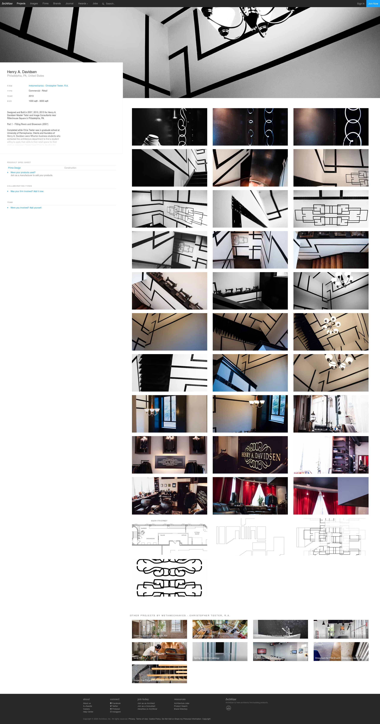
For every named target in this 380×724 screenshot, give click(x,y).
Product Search (180, 706)
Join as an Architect (146, 703)
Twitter (115, 706)
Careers (86, 708)
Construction (70, 167)
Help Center (88, 711)
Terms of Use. (142, 718)
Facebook (116, 703)
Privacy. (132, 718)
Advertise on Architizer (147, 708)
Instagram (116, 711)
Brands (57, 3)
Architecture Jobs (181, 703)
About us (87, 703)
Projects (21, 3)
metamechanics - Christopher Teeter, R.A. (48, 85)
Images (34, 3)
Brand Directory (180, 708)
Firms (46, 3)
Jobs (95, 3)
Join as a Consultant (146, 706)
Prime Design (14, 167)
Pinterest (116, 708)
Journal (69, 3)
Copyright (206, 718)
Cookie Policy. (155, 718)
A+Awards (87, 706)
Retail (44, 90)
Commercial (34, 90)
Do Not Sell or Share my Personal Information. (182, 718)
